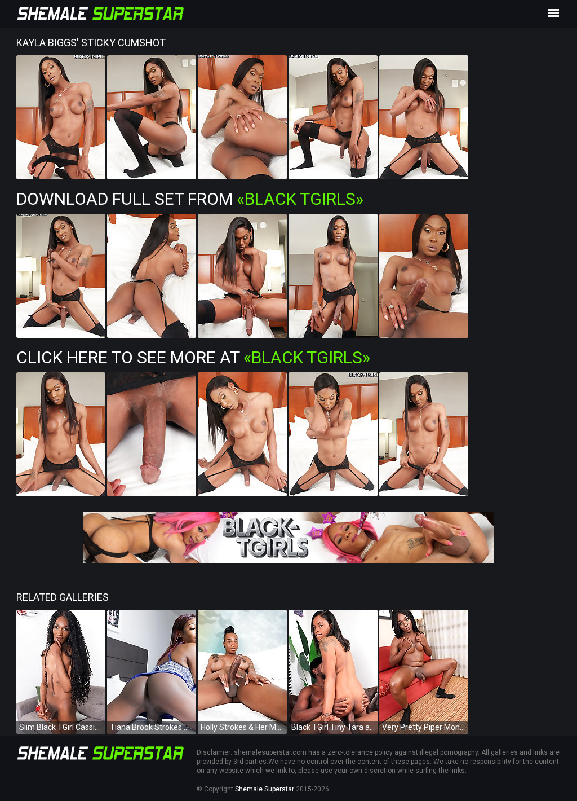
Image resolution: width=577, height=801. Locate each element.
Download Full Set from (189, 199)
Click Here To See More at (193, 357)
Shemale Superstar (264, 789)
